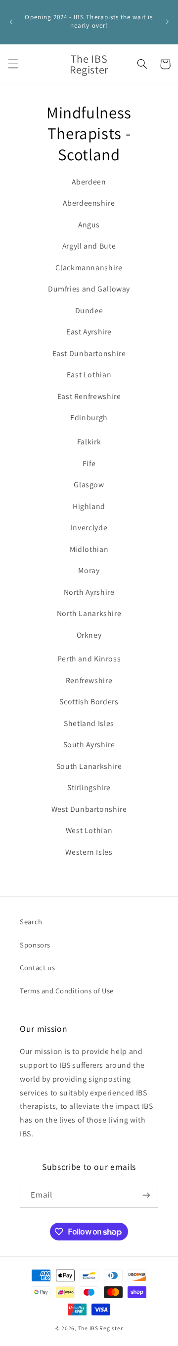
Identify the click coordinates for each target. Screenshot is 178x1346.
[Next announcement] (167, 22)
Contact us (37, 967)
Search (31, 921)
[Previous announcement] (11, 22)
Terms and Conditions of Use (67, 990)
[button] (12, 64)
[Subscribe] (146, 1195)
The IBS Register (100, 1328)
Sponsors (35, 944)
